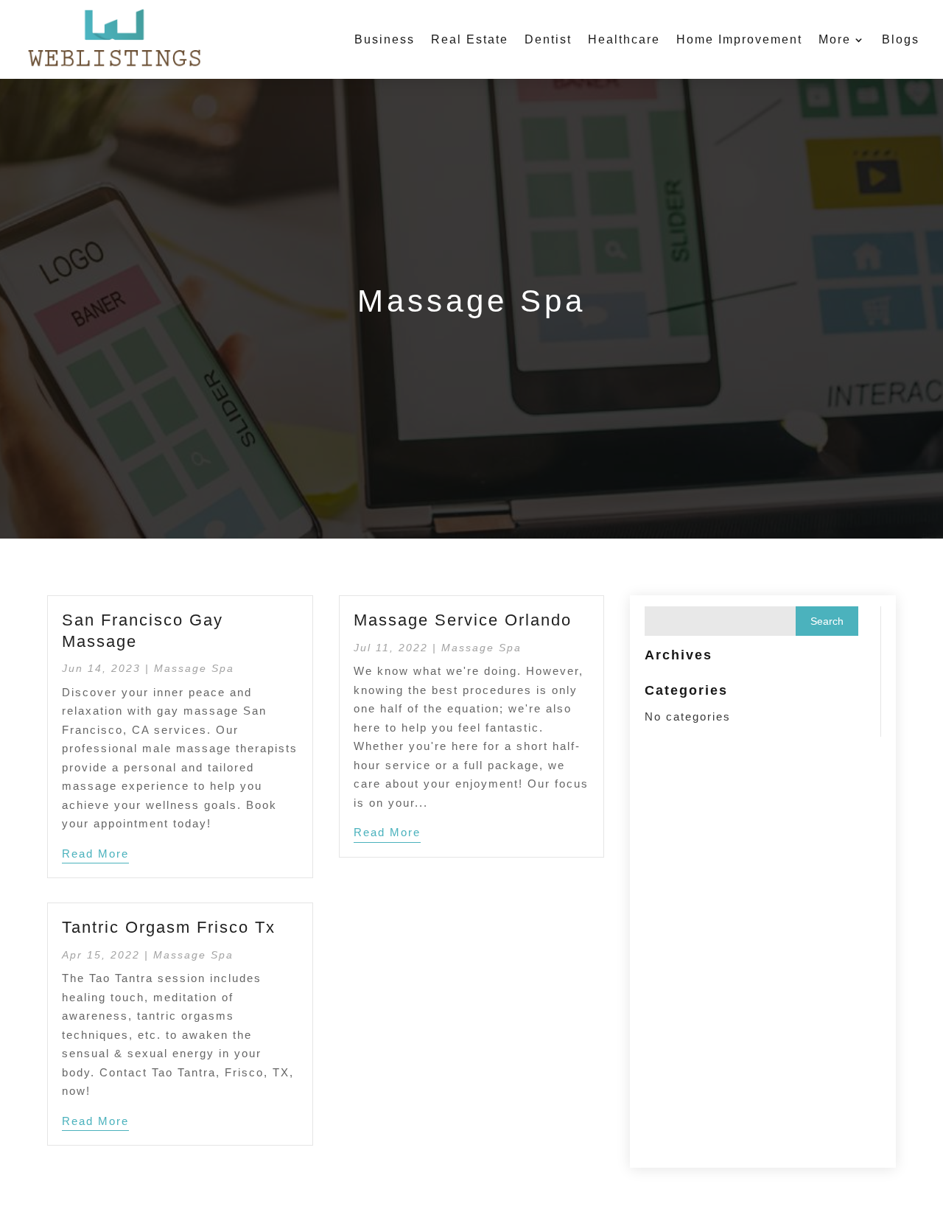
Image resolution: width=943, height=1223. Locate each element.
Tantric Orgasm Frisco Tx (169, 927)
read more (95, 853)
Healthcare (624, 39)
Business (384, 39)
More (834, 39)
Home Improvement (739, 39)
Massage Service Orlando (463, 620)
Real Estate (469, 39)
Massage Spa (194, 668)
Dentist (548, 39)
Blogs (900, 39)
